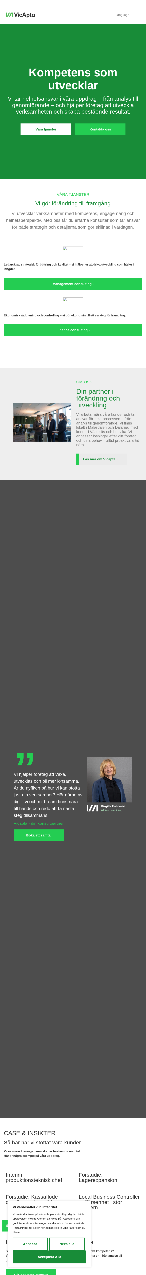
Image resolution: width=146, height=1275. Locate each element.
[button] (138, 15)
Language (122, 15)
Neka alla (67, 1244)
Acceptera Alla (49, 1257)
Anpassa (30, 1244)
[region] (49, 1234)
